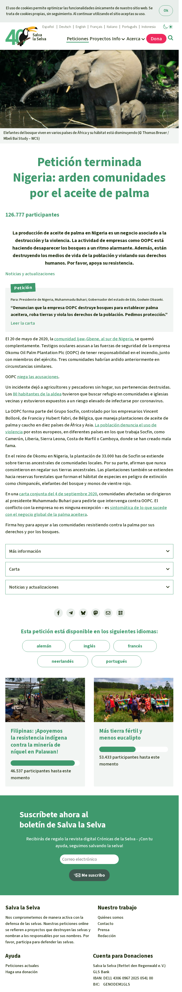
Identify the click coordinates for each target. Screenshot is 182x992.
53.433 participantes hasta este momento (129, 760)
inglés (89, 646)
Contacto (105, 923)
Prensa (103, 929)
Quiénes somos (110, 917)
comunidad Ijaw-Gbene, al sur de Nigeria (93, 339)
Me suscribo (93, 875)
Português (129, 27)
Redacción (107, 935)
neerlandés (63, 661)
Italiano (112, 27)
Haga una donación (21, 972)
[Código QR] (120, 612)
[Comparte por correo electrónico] (108, 612)
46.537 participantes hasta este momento (41, 774)
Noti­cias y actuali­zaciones (30, 274)
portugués (116, 661)
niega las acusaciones (37, 377)
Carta (14, 569)
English (81, 27)
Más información (25, 551)
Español (48, 27)
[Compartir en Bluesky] (83, 612)
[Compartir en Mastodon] (95, 612)
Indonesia (149, 27)
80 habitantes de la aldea (37, 394)
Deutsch (65, 27)
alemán (44, 646)
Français (96, 27)
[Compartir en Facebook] (58, 612)
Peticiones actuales (22, 965)
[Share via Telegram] (70, 612)
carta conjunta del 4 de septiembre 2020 (58, 494)
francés (135, 646)
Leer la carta (23, 323)
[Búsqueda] (170, 38)
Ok (166, 10)
